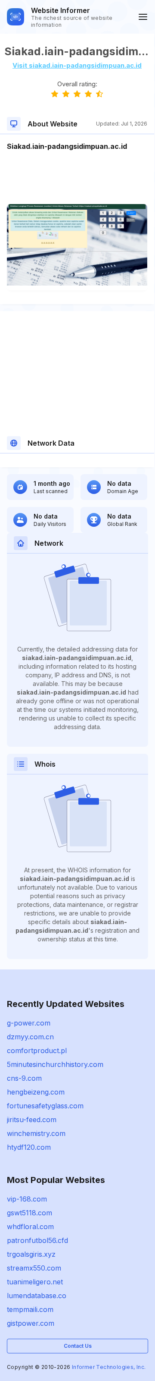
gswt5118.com (29, 1212)
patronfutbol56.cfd (37, 1240)
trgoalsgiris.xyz (31, 1254)
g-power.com (28, 1023)
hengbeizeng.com (36, 1092)
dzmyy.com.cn (30, 1036)
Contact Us (78, 1346)
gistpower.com (30, 1323)
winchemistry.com (36, 1133)
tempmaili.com (30, 1309)
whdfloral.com (30, 1226)
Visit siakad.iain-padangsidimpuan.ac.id (77, 65)
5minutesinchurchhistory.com (55, 1064)
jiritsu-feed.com (31, 1119)
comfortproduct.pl (37, 1050)
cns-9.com (24, 1078)
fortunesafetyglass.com (45, 1105)
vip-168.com (27, 1199)
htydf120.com (29, 1147)
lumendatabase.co (36, 1295)
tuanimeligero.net (35, 1281)
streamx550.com (34, 1268)
